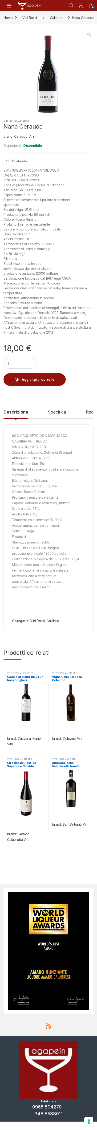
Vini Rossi (29, 18)
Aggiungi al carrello (38, 379)
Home (8, 18)
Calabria (56, 18)
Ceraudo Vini (24, 136)
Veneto (71, 758)
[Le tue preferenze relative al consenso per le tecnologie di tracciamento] (88, 1121)
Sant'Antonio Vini (75, 824)
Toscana (27, 672)
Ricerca (71, 5)
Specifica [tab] (57, 412)
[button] (89, 34)
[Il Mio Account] (81, 5)
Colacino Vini (72, 738)
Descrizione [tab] (16, 412)
